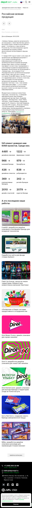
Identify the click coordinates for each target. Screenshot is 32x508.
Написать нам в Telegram (11, 472)
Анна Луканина (6, 32)
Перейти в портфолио (16, 455)
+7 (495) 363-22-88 (11, 465)
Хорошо (16, 504)
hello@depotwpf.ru (11, 470)
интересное (14, 32)
